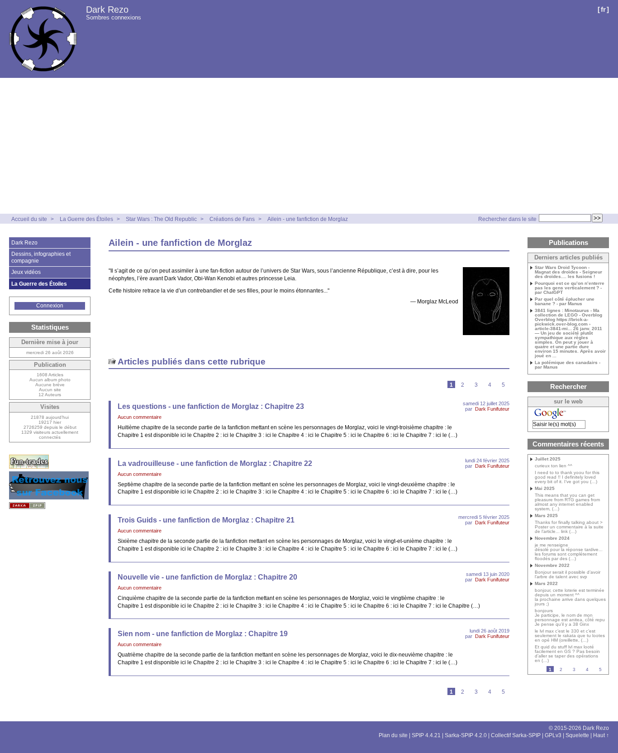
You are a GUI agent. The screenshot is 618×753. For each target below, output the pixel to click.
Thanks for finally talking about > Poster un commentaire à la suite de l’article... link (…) (569, 527)
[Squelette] (27, 505)
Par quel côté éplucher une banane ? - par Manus (564, 301)
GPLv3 (553, 735)
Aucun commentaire (140, 417)
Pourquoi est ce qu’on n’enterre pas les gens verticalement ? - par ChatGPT (569, 288)
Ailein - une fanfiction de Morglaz (307, 219)
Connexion (49, 305)
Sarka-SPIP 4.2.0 (466, 735)
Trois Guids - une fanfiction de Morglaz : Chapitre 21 (206, 520)
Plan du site (393, 735)
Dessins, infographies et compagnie (41, 257)
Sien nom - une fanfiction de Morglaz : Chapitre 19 (203, 634)
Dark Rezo (107, 9)
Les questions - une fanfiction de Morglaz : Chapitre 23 (211, 406)
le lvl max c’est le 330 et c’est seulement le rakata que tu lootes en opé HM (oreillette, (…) (570, 636)
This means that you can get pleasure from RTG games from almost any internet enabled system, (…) (567, 502)
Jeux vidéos (26, 272)
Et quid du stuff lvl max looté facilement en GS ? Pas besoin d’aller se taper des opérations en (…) (567, 654)
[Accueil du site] (43, 39)
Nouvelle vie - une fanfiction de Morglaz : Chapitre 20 (207, 577)
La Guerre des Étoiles (86, 219)
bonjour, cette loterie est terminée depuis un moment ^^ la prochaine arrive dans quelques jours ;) (570, 597)
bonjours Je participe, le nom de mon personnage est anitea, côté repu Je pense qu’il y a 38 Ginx (570, 618)
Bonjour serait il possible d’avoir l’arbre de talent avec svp (567, 574)
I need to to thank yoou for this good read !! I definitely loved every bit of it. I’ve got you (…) (567, 477)
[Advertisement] (309, 145)
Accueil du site (29, 219)
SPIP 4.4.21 (426, 735)
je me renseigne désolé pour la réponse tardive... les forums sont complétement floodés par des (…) (569, 552)
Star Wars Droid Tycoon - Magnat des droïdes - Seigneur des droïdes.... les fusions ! (568, 272)
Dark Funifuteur (492, 409)
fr (603, 9)
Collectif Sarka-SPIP (516, 735)
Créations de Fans (232, 219)
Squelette (577, 735)
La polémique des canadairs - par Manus (567, 364)
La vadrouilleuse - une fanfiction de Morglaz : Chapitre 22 (215, 463)
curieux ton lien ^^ (553, 466)
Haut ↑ (601, 735)
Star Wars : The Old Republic (161, 219)
